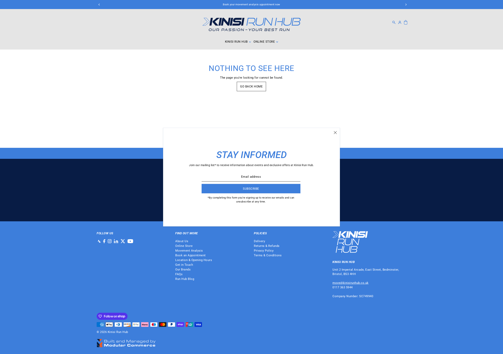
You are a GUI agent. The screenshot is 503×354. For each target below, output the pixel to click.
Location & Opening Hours (193, 260)
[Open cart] (406, 22)
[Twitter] (123, 241)
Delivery (259, 241)
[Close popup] (335, 132)
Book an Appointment (190, 255)
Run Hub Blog (184, 279)
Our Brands (183, 269)
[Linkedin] (116, 241)
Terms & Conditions (268, 255)
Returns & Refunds (267, 246)
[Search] (394, 22)
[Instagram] (110, 241)
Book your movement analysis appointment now (251, 4)
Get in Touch (184, 265)
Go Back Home (251, 86)
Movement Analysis (189, 250)
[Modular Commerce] (126, 341)
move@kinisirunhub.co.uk (350, 283)
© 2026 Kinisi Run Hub (112, 332)
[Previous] (99, 4)
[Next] (406, 4)
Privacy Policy (264, 250)
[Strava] (99, 241)
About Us (181, 241)
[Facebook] (104, 241)
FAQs (179, 274)
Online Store (184, 246)
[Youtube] (130, 241)
